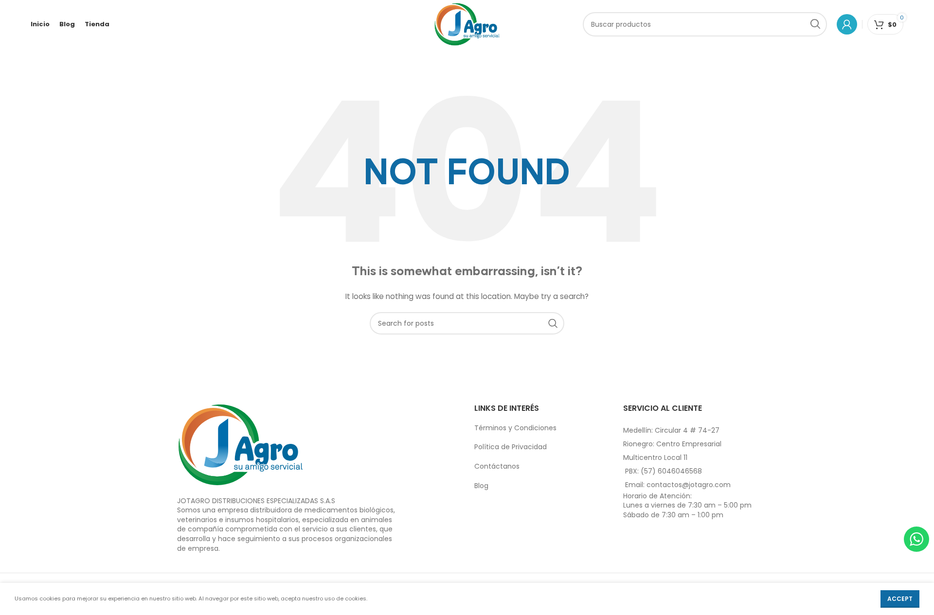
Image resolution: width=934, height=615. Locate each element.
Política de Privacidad (510, 447)
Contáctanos (497, 466)
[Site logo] (467, 24)
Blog (481, 486)
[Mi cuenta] (847, 24)
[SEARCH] (815, 24)
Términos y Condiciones (515, 428)
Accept (900, 599)
